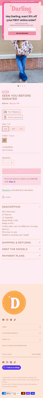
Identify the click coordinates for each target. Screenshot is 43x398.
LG (21, 128)
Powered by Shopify (9, 386)
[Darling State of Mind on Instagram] (7, 320)
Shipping (6, 190)
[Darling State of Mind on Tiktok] (15, 320)
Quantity (6, 157)
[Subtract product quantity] (4, 162)
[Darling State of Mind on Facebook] (3, 320)
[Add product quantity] (11, 162)
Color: (8, 135)
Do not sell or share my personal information (19, 384)
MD (13, 128)
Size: (6, 124)
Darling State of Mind (25, 377)
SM (5, 128)
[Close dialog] (40, 3)
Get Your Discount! (22, 33)
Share (8, 197)
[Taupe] (4, 140)
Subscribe (36, 354)
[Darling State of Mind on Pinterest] (11, 320)
